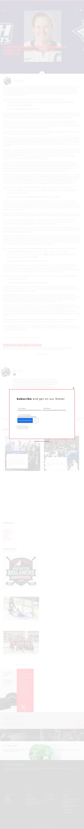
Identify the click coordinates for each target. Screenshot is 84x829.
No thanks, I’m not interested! (42, 441)
